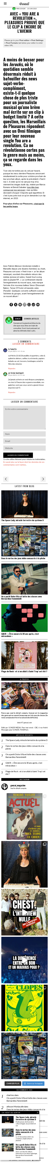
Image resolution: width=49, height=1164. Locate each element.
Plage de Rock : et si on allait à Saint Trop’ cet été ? (24, 671)
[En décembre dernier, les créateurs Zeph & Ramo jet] (24, 1056)
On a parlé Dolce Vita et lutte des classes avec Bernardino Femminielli (21, 597)
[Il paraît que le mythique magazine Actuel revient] (24, 816)
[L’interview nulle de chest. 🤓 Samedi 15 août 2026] (24, 912)
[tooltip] (11, 304)
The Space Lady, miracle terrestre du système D (22, 520)
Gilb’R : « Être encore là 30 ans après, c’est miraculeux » (20, 635)
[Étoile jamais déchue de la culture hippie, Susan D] (24, 864)
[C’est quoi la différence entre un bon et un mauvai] (24, 960)
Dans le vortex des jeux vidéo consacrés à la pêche (23, 558)
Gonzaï (22, 9)
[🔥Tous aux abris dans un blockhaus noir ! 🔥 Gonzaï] (24, 1008)
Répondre (11, 369)
